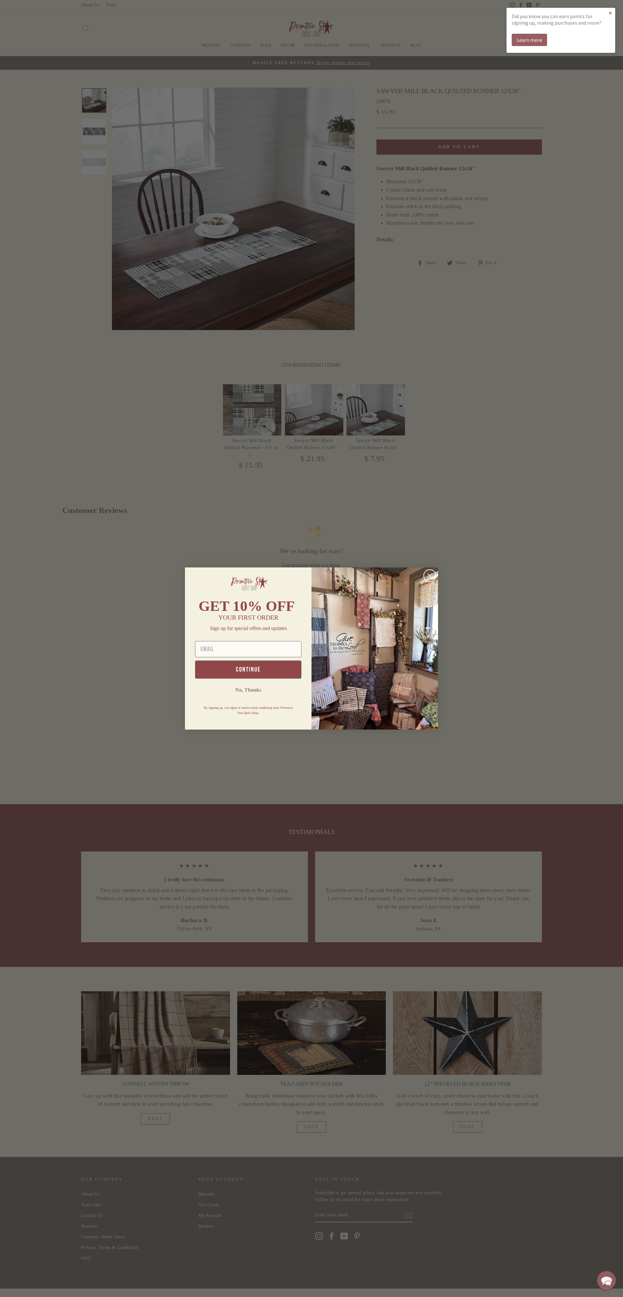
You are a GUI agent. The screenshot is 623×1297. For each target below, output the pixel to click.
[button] (606, 1280)
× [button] (610, 13)
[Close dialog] (429, 575)
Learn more (529, 40)
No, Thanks (248, 690)
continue (248, 669)
